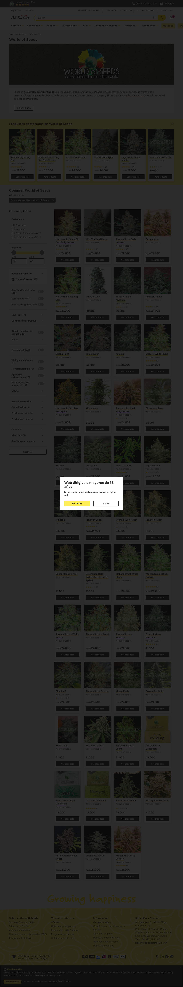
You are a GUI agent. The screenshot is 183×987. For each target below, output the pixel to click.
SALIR (106, 503)
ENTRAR (77, 503)
